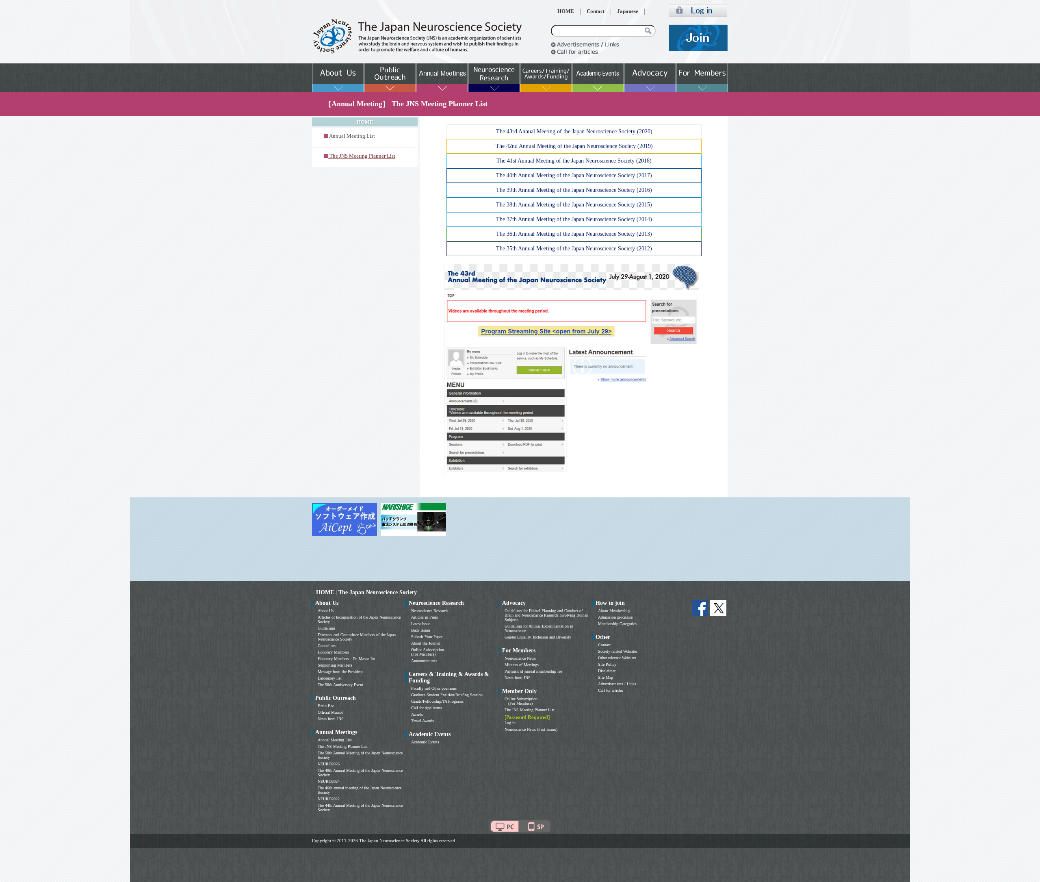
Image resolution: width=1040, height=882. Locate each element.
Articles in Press (424, 617)
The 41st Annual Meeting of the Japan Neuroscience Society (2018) (574, 161)
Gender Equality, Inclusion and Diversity (538, 637)
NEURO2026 (329, 764)
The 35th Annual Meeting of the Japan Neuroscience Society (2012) (574, 248)
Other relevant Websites (617, 658)
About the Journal (425, 643)
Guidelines (326, 628)
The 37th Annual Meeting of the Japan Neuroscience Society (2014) (574, 219)
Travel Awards (422, 721)
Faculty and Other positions (434, 688)
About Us (326, 610)
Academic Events (425, 742)
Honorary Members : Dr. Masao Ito (346, 658)
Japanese (627, 11)
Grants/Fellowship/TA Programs (437, 701)
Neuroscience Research (429, 610)
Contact (595, 11)
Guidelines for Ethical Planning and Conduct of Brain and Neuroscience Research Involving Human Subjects (546, 615)
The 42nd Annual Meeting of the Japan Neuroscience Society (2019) (574, 146)
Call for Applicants (426, 708)
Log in (510, 723)
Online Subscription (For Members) (427, 651)
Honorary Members (333, 652)
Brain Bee (326, 706)
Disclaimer (606, 671)
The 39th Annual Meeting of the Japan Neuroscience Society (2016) (574, 190)
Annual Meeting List (352, 136)
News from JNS (331, 719)
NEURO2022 (329, 799)
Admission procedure (615, 617)
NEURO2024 (329, 781)
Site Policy (607, 664)
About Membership (614, 610)
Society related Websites (617, 651)
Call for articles (610, 690)
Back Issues (420, 630)
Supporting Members (335, 665)
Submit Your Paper (426, 636)
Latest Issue (420, 623)
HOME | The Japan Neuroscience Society (366, 592)
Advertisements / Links (617, 684)
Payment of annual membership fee (533, 671)
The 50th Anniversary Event (340, 684)
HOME (565, 11)
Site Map (605, 677)
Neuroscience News (520, 658)
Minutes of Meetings (522, 665)
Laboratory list (330, 678)
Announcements (424, 660)
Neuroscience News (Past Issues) (531, 729)
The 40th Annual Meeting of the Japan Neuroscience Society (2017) (574, 175)
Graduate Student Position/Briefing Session (447, 695)
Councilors (327, 645)
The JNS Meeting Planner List (343, 746)
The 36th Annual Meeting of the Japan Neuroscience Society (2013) (574, 234)
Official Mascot (330, 712)
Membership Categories (617, 623)
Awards (417, 714)
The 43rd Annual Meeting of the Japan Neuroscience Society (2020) (574, 131)
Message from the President (340, 671)
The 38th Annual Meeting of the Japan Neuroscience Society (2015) (574, 205)
